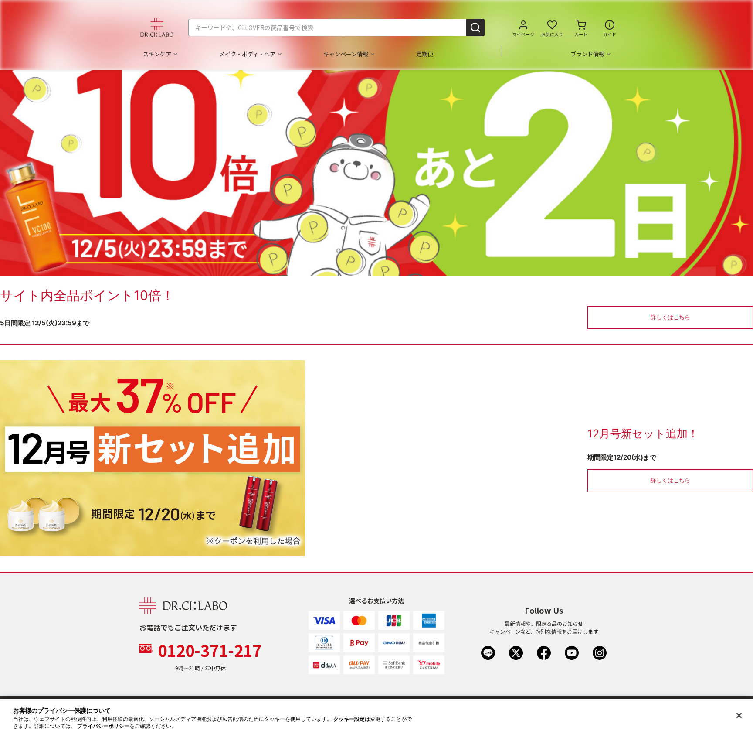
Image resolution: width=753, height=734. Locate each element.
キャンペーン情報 (345, 54)
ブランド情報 (587, 54)
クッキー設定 (349, 719)
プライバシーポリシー (103, 726)
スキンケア (157, 54)
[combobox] (336, 27)
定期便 (424, 54)
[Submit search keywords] (475, 27)
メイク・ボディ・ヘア (247, 54)
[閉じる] (739, 715)
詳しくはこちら (670, 317)
